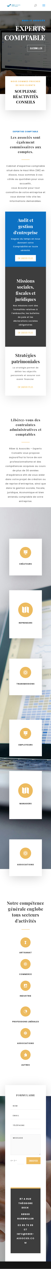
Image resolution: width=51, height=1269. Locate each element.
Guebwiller (36, 48)
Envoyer (33, 1161)
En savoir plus (25, 258)
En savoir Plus (25, 332)
